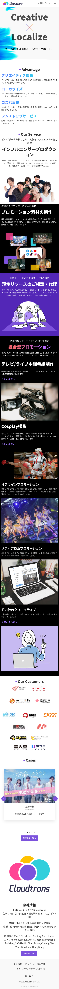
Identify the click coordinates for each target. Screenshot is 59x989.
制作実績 (41, 964)
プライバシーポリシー (24, 968)
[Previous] (3, 798)
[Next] (55, 798)
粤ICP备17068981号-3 (29, 986)
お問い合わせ (44, 3)
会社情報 (18, 964)
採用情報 (40, 968)
